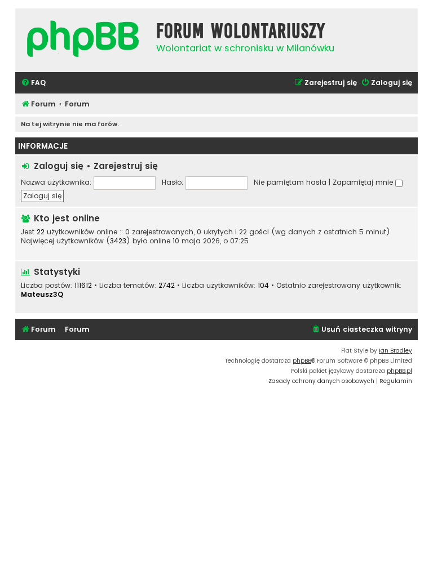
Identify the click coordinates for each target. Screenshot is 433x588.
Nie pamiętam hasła (290, 182)
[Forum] (83, 40)
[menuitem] (33, 83)
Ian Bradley (395, 350)
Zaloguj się (58, 166)
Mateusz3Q (42, 294)
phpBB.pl (399, 371)
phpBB (302, 361)
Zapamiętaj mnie (364, 182)
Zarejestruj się (126, 166)
